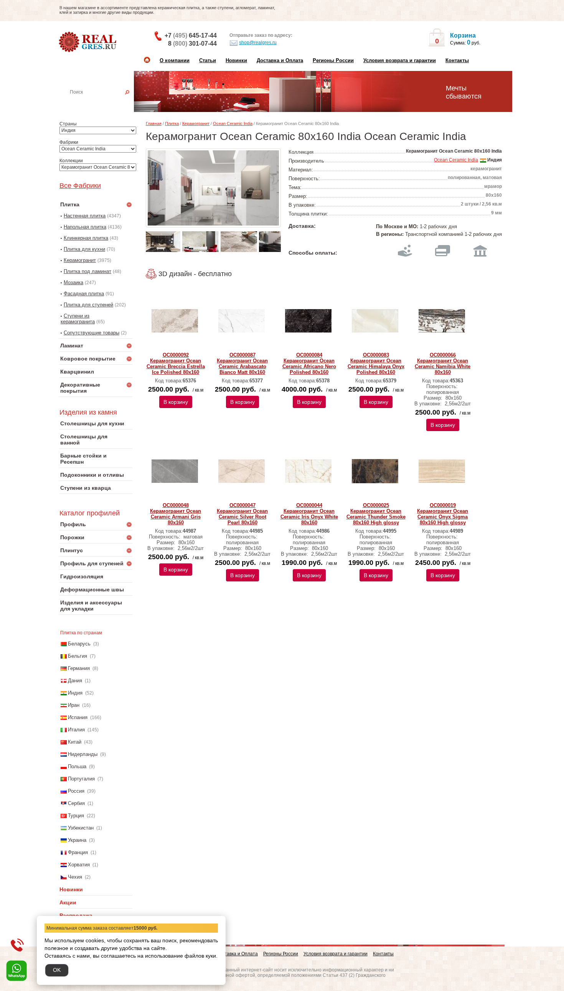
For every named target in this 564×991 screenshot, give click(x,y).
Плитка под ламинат (87, 271)
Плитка (172, 123)
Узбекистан (81, 828)
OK (57, 970)
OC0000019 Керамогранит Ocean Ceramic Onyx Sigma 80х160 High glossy (442, 513)
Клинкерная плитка (86, 238)
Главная (154, 123)
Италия (76, 730)
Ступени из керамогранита (78, 318)
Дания (75, 680)
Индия (75, 693)
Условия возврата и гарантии (399, 60)
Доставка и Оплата (280, 60)
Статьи (207, 60)
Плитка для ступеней (88, 305)
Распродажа (75, 915)
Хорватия (79, 865)
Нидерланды (82, 754)
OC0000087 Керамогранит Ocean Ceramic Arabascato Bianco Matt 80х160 (242, 363)
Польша (77, 766)
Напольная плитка (85, 227)
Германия (79, 668)
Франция (78, 852)
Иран (73, 705)
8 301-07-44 (192, 43)
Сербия (76, 803)
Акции (67, 902)
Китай (74, 742)
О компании (175, 60)
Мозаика (73, 282)
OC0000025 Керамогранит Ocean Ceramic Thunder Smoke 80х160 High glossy (376, 513)
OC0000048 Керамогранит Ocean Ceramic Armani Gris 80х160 (175, 513)
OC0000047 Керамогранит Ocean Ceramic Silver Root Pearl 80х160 (242, 513)
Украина (77, 840)
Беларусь (79, 644)
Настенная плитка (104, 102)
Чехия (75, 877)
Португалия (81, 779)
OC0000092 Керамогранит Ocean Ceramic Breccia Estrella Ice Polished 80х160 (176, 363)
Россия (76, 791)
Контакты (457, 60)
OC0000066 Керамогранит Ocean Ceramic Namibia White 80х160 (442, 363)
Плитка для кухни (84, 249)
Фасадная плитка (84, 293)
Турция (76, 815)
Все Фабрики (80, 185)
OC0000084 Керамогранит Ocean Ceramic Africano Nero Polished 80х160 (309, 363)
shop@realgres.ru (258, 42)
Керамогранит (80, 260)
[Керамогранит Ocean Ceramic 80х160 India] (213, 187)
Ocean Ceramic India (232, 123)
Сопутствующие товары (91, 333)
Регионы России (333, 60)
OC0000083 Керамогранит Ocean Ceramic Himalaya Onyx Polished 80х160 (376, 363)
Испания (77, 717)
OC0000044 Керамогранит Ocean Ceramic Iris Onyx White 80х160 (309, 513)
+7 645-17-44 (191, 35)
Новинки (236, 60)
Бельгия (77, 656)
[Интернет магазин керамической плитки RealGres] (88, 42)
